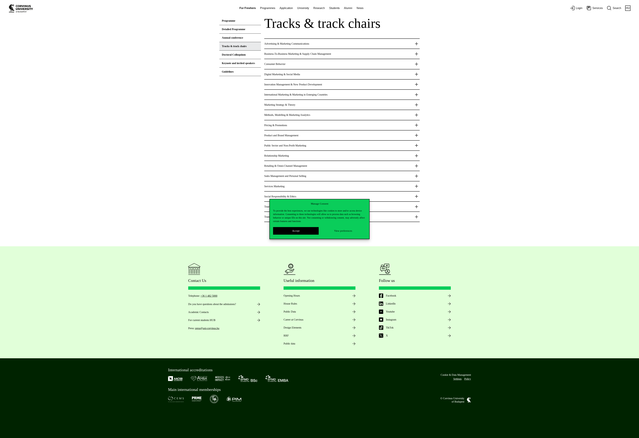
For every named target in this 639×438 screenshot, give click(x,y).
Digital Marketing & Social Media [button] (282, 74)
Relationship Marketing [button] (276, 155)
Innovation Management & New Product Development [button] (293, 84)
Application (286, 8)
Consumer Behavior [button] (274, 64)
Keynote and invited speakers (238, 63)
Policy (467, 378)
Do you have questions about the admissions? (212, 304)
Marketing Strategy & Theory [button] (279, 104)
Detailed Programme (233, 29)
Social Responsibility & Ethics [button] (280, 196)
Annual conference (232, 37)
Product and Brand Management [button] (281, 135)
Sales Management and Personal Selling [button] (285, 176)
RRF (286, 335)
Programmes (267, 8)
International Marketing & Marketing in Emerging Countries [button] (295, 94)
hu (628, 8)
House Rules (290, 303)
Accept (296, 230)
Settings (457, 378)
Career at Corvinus (293, 319)
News (360, 8)
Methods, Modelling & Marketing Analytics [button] (287, 114)
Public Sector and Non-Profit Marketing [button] (285, 145)
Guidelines (228, 71)
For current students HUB (201, 320)
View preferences (343, 230)
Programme (228, 20)
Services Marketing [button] (274, 186)
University (303, 8)
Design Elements (292, 327)
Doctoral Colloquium (234, 54)
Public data (289, 343)
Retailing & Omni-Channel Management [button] (285, 165)
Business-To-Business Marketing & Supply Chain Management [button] (297, 53)
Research (319, 8)
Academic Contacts (198, 312)
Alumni (348, 8)
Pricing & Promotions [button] (275, 125)
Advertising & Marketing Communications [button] (286, 43)
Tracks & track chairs (234, 46)
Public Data (290, 311)
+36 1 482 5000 (209, 295)
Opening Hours (292, 295)
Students (334, 8)
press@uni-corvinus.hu (207, 328)
